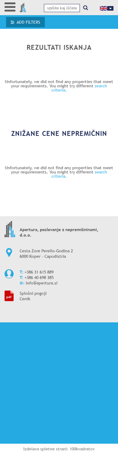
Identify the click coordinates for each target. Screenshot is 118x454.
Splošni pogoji (33, 293)
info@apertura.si (41, 283)
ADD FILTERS (28, 22)
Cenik (25, 298)
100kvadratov (82, 448)
